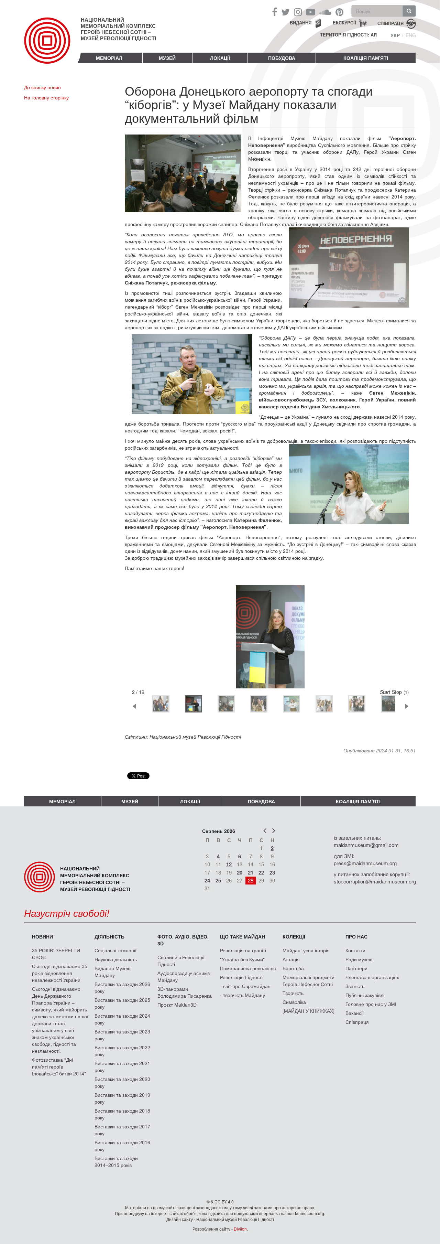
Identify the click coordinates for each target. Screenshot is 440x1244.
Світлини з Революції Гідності (181, 960)
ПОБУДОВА (281, 57)
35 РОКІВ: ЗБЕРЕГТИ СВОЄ (56, 954)
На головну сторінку (46, 97)
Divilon (240, 1229)
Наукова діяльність (116, 959)
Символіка (294, 1001)
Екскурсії (344, 22)
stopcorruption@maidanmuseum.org (375, 881)
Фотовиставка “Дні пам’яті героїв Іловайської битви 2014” (59, 1066)
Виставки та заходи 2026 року (122, 987)
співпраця (390, 23)
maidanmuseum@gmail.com (366, 844)
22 (261, 872)
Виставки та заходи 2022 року (122, 1051)
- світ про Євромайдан (245, 986)
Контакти (355, 950)
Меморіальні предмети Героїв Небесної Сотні (308, 980)
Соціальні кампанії (115, 950)
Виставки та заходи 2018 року (122, 1114)
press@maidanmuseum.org (365, 863)
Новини (42, 936)
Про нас (356, 936)
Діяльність (109, 936)
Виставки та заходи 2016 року (122, 1145)
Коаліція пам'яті (365, 57)
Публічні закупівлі (364, 994)
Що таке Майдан (242, 936)
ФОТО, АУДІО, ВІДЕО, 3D (183, 940)
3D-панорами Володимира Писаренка (184, 992)
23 (272, 872)
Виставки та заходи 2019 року (122, 1098)
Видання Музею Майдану (113, 971)
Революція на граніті (243, 950)
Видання (300, 22)
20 (239, 872)
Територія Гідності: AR (348, 35)
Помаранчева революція (248, 968)
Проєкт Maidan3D (177, 1004)
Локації (220, 57)
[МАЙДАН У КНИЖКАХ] (308, 1010)
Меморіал (109, 57)
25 (218, 880)
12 (229, 864)
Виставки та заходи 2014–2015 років (116, 1161)
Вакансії (354, 1012)
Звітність (354, 986)
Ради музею (359, 959)
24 (207, 880)
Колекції (294, 936)
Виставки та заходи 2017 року (122, 1130)
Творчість (293, 992)
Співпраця (357, 1021)
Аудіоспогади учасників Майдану (183, 976)
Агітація (291, 959)
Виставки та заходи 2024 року (122, 1019)
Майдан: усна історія (306, 950)
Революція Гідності (241, 977)
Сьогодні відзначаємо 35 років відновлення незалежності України (59, 973)
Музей (167, 57)
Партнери (356, 968)
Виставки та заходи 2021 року (122, 1066)
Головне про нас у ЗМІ (370, 1003)
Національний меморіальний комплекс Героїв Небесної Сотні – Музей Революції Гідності (118, 29)
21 (250, 872)
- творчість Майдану (242, 994)
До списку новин (42, 87)
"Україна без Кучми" (242, 959)
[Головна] (52, 46)
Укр (395, 35)
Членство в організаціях (372, 977)
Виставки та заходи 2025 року (122, 1003)
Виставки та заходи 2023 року (122, 1035)
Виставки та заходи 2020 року (122, 1082)
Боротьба (293, 968)
